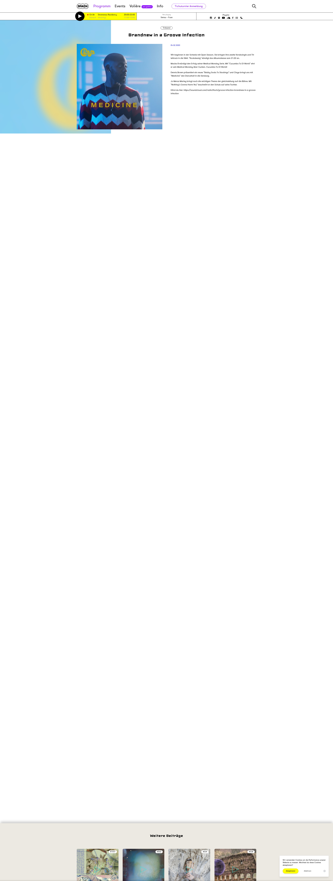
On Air (92, 15)
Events (120, 6)
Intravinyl (102, 18)
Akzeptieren (290, 871)
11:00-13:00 (129, 17)
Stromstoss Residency (107, 15)
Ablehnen (307, 871)
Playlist (226, 15)
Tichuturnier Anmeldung (189, 6)
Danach (92, 18)
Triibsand (166, 28)
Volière (141, 6)
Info (160, 6)
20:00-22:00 (129, 15)
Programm (102, 6)
